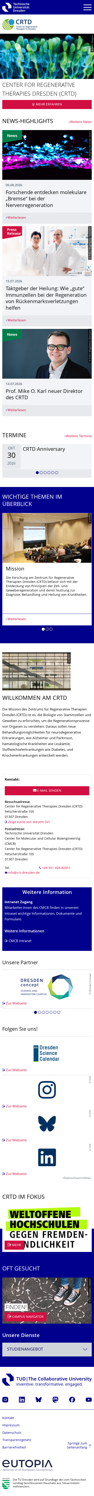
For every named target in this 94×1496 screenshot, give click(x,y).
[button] (37, 473)
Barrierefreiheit (14, 1447)
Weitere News (81, 122)
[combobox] (47, 1349)
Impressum (11, 1425)
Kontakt (8, 1418)
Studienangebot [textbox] (25, 1349)
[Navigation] (87, 7)
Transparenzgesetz (16, 1440)
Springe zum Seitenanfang (77, 1445)
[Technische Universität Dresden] (15, 7)
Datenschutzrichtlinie (77, 1178)
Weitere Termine (79, 436)
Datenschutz (11, 1433)
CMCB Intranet (20, 941)
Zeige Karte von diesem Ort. (29, 822)
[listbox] (47, 461)
